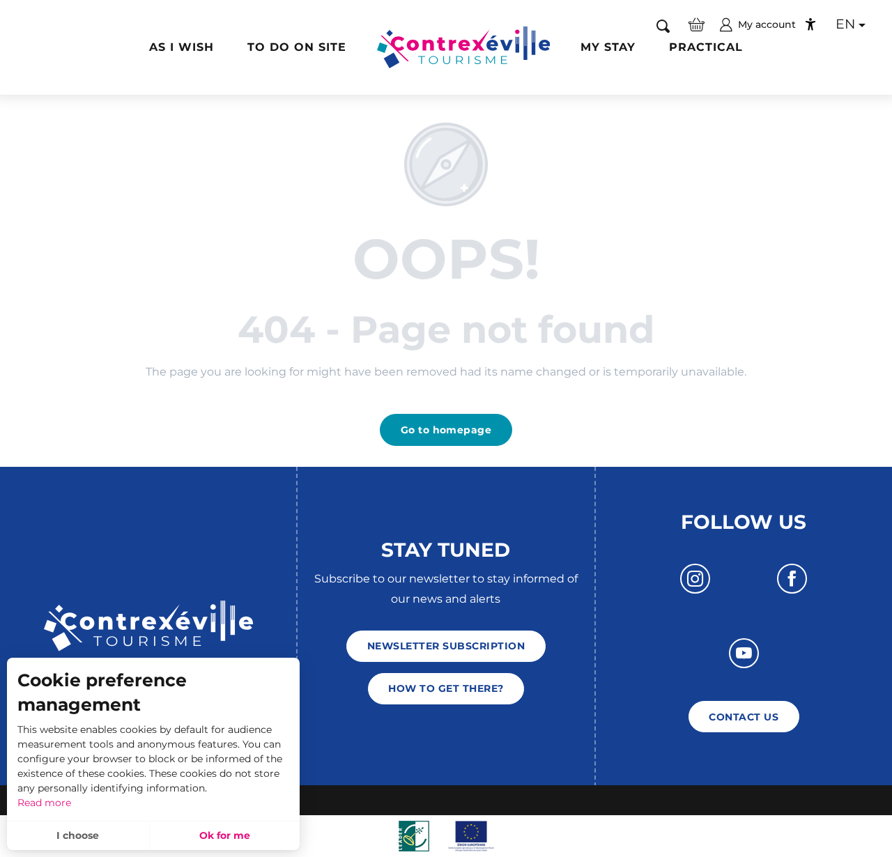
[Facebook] (792, 578)
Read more (44, 802)
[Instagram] (695, 578)
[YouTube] (743, 653)
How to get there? (445, 688)
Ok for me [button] (224, 835)
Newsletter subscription (446, 646)
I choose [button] (77, 835)
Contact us (743, 717)
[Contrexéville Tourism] (464, 47)
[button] (663, 25)
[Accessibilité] (810, 24)
